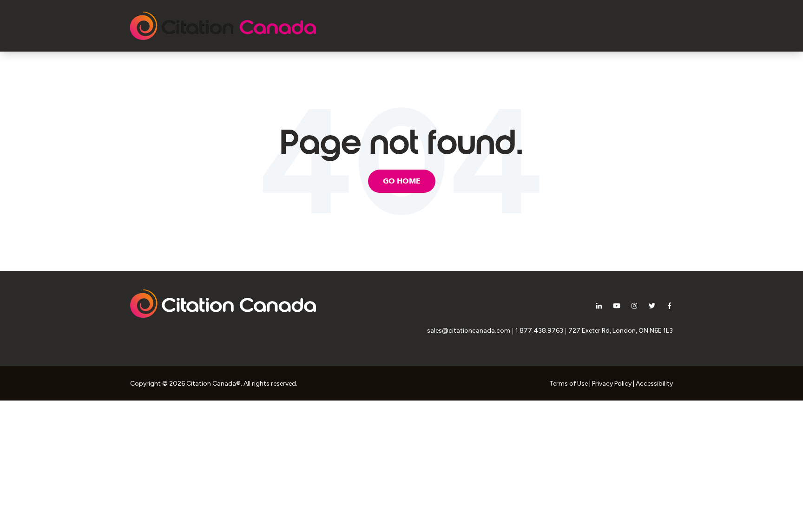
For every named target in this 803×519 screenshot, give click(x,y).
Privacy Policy (612, 384)
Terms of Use (568, 384)
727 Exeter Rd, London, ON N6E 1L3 (620, 331)
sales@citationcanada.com (468, 331)
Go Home (402, 181)
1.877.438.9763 (539, 331)
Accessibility (654, 384)
